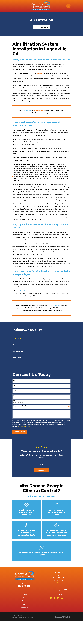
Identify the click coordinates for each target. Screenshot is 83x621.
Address (15, 400)
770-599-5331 (24, 586)
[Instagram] (58, 598)
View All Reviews (41, 470)
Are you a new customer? (19, 406)
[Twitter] (62, 598)
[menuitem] (41, 338)
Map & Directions (58, 583)
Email (14, 395)
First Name (15, 380)
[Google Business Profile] (51, 598)
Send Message (20, 431)
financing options (17, 76)
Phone (14, 390)
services (39, 73)
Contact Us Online (41, 27)
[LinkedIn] (66, 598)
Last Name (15, 385)
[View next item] (43, 464)
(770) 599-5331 (20, 290)
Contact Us (24, 607)
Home (25, 598)
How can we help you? (18, 411)
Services (24, 601)
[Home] (41, 5)
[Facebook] (55, 598)
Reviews (24, 604)
